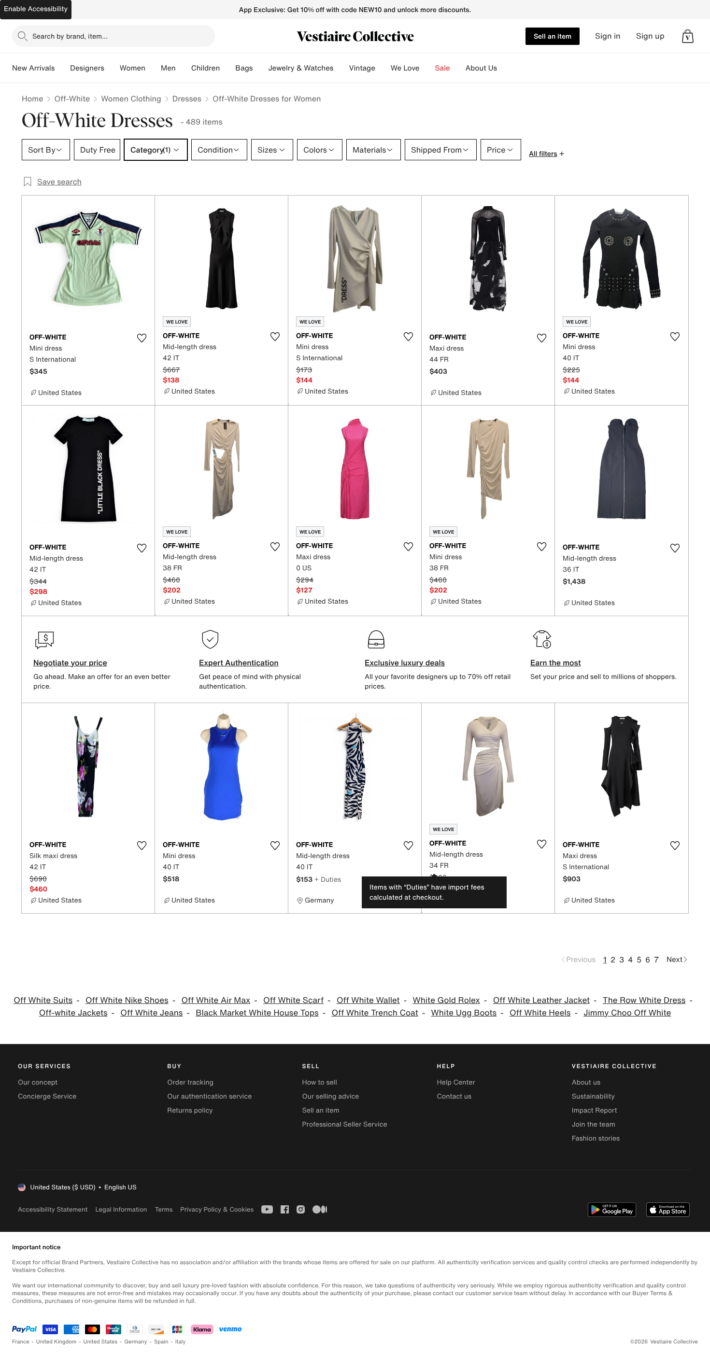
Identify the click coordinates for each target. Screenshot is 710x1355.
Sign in (608, 36)
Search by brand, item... (70, 36)
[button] (688, 36)
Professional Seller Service (344, 1124)
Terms (163, 1209)
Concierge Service (47, 1096)
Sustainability (593, 1096)
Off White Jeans (151, 1013)
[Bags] (260, 68)
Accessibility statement (52, 1209)
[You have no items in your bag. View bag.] (688, 36)
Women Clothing (131, 98)
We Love (405, 68)
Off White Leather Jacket (541, 1000)
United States (101, 1341)
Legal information (121, 1209)
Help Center (456, 1082)
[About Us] (505, 68)
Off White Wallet (368, 1000)
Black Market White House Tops (257, 1013)
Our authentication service (209, 1096)
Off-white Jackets (73, 1013)
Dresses (186, 98)
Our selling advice (330, 1096)
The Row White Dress (644, 1000)
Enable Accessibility (36, 9)
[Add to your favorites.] (141, 338)
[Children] (227, 68)
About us (586, 1082)
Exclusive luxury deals (405, 662)
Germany (135, 1341)
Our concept (37, 1082)
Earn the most (555, 662)
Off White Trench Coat (374, 1013)
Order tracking (190, 1082)
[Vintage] (383, 68)
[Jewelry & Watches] (341, 68)
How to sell (319, 1082)
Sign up (650, 36)
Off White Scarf (293, 1000)
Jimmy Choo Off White (627, 1013)
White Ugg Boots (464, 1013)
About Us (481, 68)
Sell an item (552, 36)
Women (132, 68)
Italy (180, 1341)
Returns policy (190, 1110)
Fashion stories (596, 1138)
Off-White (72, 98)
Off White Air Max (215, 1000)
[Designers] (112, 68)
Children (205, 68)
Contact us (454, 1096)
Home (32, 98)
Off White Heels (540, 1013)
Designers (87, 68)
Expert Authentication (239, 662)
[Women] (153, 68)
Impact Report (594, 1110)
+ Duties (327, 879)
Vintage (362, 68)
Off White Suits (43, 1000)
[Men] (183, 68)
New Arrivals (33, 68)
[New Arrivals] (62, 68)
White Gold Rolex (446, 1000)
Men (168, 68)
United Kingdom (56, 1341)
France (20, 1341)
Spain (161, 1341)
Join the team (593, 1124)
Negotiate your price (70, 662)
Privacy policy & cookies (217, 1209)
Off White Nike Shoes (127, 1000)
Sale (442, 68)
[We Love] (427, 68)
